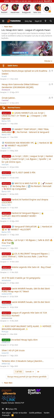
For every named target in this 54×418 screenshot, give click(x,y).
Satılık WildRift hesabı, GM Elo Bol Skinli (31, 302)
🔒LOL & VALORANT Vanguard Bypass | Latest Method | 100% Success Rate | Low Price (26, 255)
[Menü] (3, 21)
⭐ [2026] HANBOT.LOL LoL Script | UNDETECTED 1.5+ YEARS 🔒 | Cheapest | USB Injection (24, 115)
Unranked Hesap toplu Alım (24, 339)
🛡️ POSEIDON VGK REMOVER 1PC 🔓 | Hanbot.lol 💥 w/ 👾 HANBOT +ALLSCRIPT (27, 144)
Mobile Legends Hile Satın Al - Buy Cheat (31, 267)
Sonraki (28, 371)
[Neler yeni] (45, 21)
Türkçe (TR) (12, 409)
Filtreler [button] (47, 61)
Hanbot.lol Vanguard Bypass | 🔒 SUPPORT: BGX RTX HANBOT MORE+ (23, 214)
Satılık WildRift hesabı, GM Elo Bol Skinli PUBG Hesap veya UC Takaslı (26, 290)
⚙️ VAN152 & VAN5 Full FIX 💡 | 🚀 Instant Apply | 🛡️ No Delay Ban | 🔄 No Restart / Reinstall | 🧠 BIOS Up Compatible (27, 186)
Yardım (46, 413)
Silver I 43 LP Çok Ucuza (13, 350)
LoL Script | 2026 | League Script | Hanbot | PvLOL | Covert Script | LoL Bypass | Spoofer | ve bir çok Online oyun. (27, 159)
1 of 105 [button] (18, 371)
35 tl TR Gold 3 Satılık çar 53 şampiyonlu (21, 278)
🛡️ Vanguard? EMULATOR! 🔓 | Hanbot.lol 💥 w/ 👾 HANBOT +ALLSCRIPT (27, 228)
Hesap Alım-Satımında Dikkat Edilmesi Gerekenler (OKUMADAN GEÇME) (20, 86)
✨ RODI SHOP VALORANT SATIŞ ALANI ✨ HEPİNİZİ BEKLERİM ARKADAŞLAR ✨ (26, 327)
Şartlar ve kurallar (20, 413)
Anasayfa (6, 415)
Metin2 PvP (19, 403)
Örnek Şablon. (8, 97)
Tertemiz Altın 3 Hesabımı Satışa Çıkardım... (23, 361)
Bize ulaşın (6, 413)
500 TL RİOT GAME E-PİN (23, 172)
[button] (2, 409)
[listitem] (15, 9)
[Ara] (50, 21)
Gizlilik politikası (35, 413)
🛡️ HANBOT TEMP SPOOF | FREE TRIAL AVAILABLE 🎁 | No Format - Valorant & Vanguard (25, 130)
